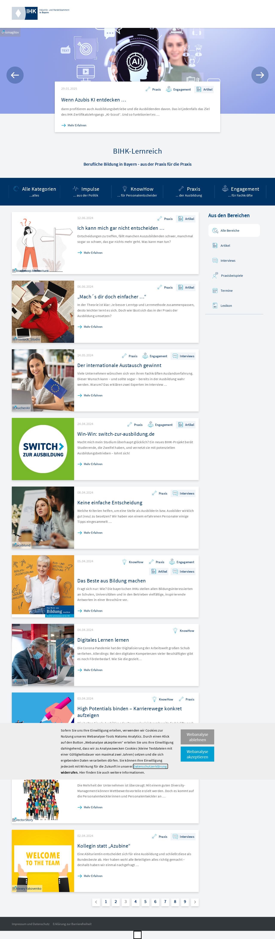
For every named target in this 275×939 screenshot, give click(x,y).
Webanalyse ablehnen (197, 737)
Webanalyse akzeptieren (197, 754)
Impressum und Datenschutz (30, 924)
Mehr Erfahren (77, 125)
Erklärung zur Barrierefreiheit (72, 924)
